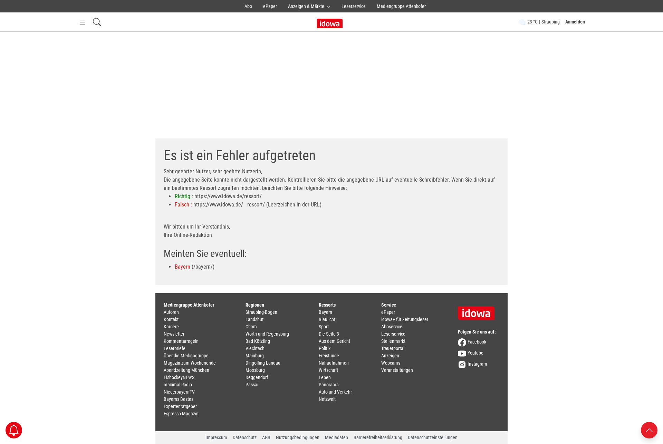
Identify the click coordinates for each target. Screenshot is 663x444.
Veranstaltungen (397, 370)
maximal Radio (178, 384)
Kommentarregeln (181, 341)
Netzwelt (327, 399)
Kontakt (171, 319)
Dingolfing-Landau (263, 363)
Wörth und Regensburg (267, 334)
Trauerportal (392, 348)
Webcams (390, 363)
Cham (251, 326)
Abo (248, 6)
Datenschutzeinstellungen (433, 437)
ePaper (270, 6)
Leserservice (354, 6)
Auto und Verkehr (335, 392)
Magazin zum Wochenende (190, 363)
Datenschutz (245, 437)
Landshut (254, 319)
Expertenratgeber (180, 406)
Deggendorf (257, 377)
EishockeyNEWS (179, 377)
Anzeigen (390, 355)
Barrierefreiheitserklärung (378, 437)
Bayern (182, 266)
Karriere (171, 326)
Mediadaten (336, 437)
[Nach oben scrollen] (649, 429)
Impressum (216, 437)
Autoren (171, 312)
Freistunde (329, 355)
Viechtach (255, 348)
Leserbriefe (174, 348)
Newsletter (174, 334)
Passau (253, 384)
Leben (325, 377)
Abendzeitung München (186, 370)
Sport (324, 326)
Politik (324, 348)
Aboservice (391, 326)
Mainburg (255, 355)
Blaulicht (327, 319)
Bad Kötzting (258, 341)
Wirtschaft (328, 370)
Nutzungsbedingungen (297, 437)
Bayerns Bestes (178, 399)
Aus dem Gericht (334, 341)
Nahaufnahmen (334, 363)
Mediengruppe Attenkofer (401, 6)
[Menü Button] (82, 22)
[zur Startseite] (478, 310)
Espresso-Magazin (181, 413)
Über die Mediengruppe (186, 355)
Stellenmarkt (393, 341)
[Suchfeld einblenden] (97, 22)
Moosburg (255, 370)
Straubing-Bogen (261, 312)
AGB (266, 437)
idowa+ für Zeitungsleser (404, 319)
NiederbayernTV (179, 392)
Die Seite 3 (329, 334)
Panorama (329, 384)
